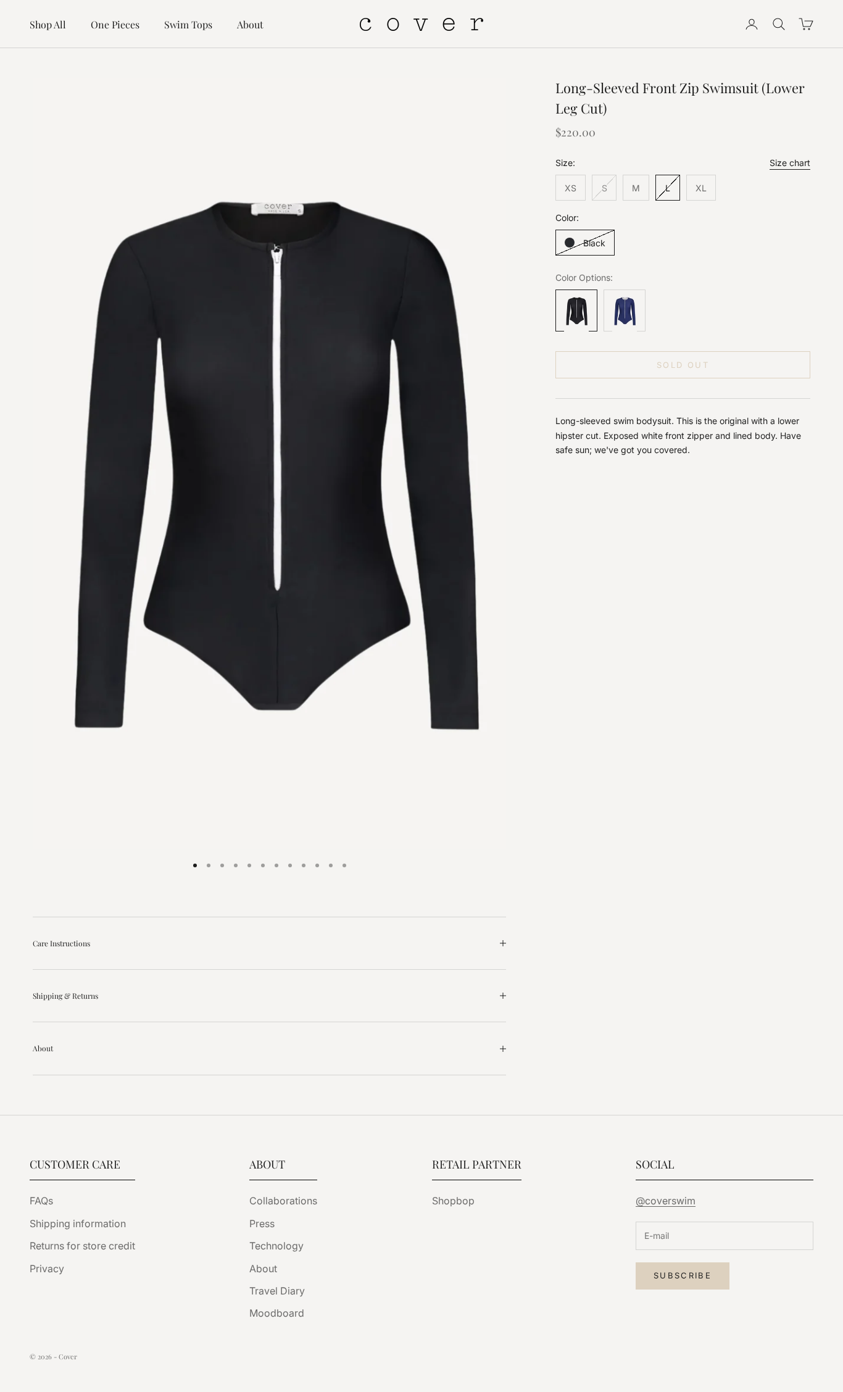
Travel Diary (277, 1291)
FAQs (41, 1200)
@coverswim (666, 1200)
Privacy (47, 1268)
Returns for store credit (82, 1246)
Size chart (790, 163)
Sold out (683, 365)
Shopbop (453, 1200)
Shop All (48, 24)
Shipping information (78, 1223)
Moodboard (276, 1313)
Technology (276, 1246)
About (250, 24)
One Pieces (115, 24)
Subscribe (683, 1275)
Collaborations (283, 1200)
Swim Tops (188, 24)
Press (262, 1223)
